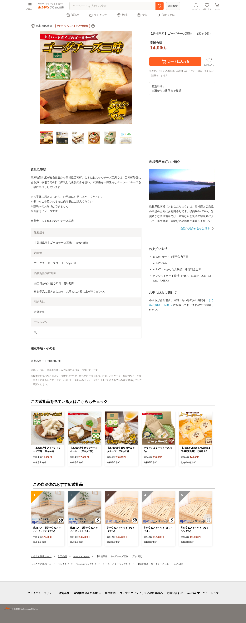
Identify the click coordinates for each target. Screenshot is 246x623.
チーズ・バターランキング (116, 564)
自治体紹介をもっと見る (195, 228)
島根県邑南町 (44, 25)
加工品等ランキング (86, 564)
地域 (124, 14)
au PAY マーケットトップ (203, 593)
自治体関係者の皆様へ (87, 593)
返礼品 (75, 14)
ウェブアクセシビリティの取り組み (141, 593)
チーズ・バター (81, 556)
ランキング (100, 14)
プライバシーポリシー (40, 593)
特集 (144, 14)
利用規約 (110, 593)
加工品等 (62, 556)
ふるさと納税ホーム (41, 556)
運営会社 (64, 593)
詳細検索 (173, 6)
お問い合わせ (175, 593)
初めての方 (168, 14)
